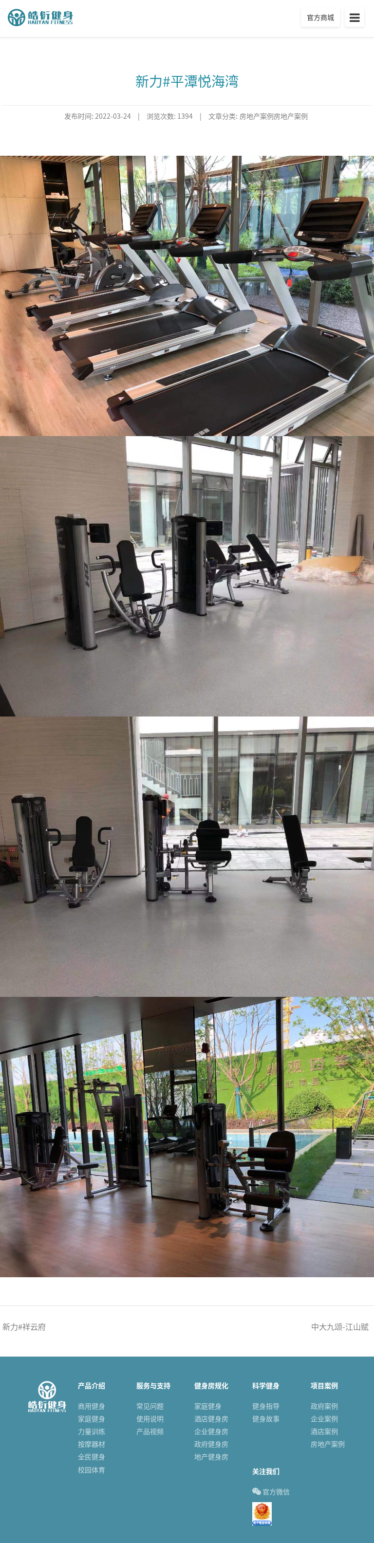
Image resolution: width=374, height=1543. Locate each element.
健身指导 (266, 1406)
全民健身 (91, 1456)
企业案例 (324, 1418)
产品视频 (150, 1431)
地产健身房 (211, 1456)
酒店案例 (324, 1431)
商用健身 (91, 1406)
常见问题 (150, 1406)
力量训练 (91, 1431)
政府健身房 (211, 1444)
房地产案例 (328, 1444)
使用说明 (150, 1418)
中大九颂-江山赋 (340, 1326)
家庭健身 (91, 1418)
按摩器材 (91, 1444)
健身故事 (266, 1418)
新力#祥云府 (24, 1326)
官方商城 (320, 17)
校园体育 (91, 1469)
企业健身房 (211, 1431)
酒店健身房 (211, 1418)
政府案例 (324, 1406)
